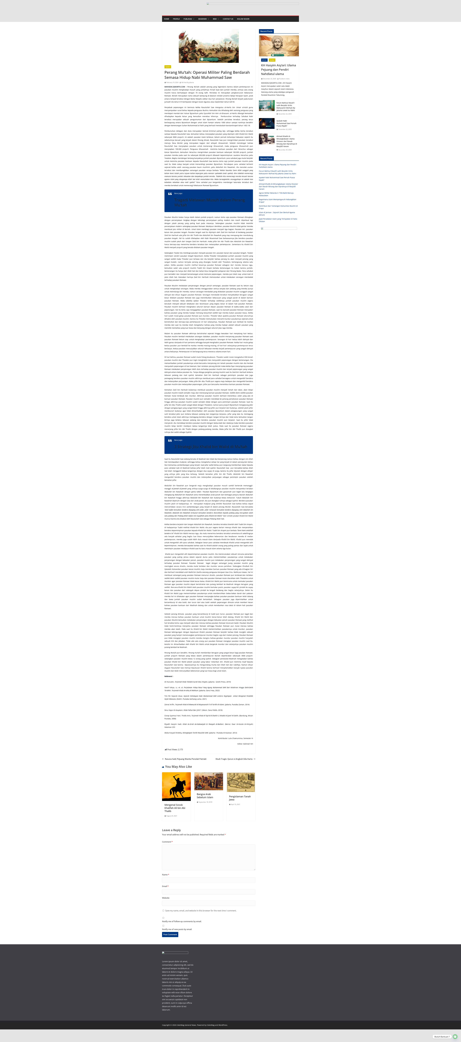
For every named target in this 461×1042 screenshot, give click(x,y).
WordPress (223, 1025)
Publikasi (188, 19)
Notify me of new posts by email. (177, 929)
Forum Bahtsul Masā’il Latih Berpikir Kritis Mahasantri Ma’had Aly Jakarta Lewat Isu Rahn (285, 106)
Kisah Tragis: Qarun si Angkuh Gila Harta (234, 759)
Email (165, 886)
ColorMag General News (186, 1025)
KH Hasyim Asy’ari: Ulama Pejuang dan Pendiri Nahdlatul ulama (278, 69)
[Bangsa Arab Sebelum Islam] (208, 774)
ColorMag (211, 1025)
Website (165, 898)
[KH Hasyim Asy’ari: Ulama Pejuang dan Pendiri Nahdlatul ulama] (279, 45)
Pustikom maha (284, 79)
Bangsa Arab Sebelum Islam (205, 796)
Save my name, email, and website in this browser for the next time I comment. (201, 910)
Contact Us (228, 19)
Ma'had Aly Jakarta (187, 82)
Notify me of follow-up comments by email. (182, 921)
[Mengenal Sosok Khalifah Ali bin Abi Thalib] (176, 774)
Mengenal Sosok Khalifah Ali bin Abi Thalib (174, 808)
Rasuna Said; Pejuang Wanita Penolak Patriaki (185, 759)
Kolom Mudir (243, 19)
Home (166, 19)
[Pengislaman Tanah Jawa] (241, 774)
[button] (193, 19)
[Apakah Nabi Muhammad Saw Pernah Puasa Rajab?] (267, 125)
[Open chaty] (455, 1036)
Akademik (202, 19)
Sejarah (167, 67)
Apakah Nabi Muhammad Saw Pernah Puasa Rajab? (286, 123)
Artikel (264, 60)
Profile (176, 19)
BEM (215, 19)
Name (165, 874)
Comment (167, 841)
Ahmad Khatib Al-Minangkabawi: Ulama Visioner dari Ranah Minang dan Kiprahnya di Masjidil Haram (286, 141)
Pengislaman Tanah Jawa (240, 798)
